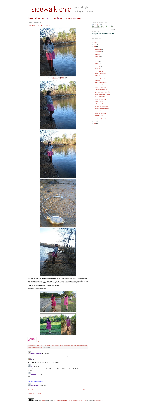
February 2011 (98, 66)
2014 (95, 42)
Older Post (85, 389)
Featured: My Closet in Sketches (101, 78)
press (62, 18)
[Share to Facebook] (48, 347)
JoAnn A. (43, 400)
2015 (95, 40)
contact (78, 18)
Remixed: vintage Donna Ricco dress (102, 94)
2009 (95, 123)
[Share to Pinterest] (49, 347)
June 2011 (97, 59)
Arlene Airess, (54, 77)
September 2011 (98, 54)
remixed (29, 347)
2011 (95, 47)
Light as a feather (98, 75)
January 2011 (97, 68)
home (30, 18)
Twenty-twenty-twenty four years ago (102, 91)
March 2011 (97, 65)
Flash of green (97, 70)
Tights (62, 77)
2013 (95, 44)
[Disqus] (58, 369)
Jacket (49, 80)
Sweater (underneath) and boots (56, 78)
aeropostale (57, 345)
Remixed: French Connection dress (102, 111)
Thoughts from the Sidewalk (100, 99)
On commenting (98, 110)
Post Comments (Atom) (37, 392)
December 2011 (98, 49)
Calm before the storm (99, 97)
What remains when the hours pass (102, 108)
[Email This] (44, 347)
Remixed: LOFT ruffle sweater (101, 71)
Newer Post (30, 389)
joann (86, 345)
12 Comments (47, 345)
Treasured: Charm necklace (100, 73)
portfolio (70, 18)
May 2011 (97, 61)
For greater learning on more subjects (102, 103)
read (56, 18)
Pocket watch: (60, 80)
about (37, 18)
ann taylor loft (62, 345)
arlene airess (67, 345)
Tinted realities (98, 80)
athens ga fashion (77, 345)
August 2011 (97, 56)
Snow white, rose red (99, 101)
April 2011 (97, 63)
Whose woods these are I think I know (102, 92)
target (33, 347)
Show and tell (97, 117)
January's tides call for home (39, 25)
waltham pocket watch (38, 347)
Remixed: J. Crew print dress (100, 87)
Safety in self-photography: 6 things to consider (104, 84)
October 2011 (97, 52)
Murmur (96, 77)
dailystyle (83, 345)
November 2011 (98, 51)
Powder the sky (98, 85)
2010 (95, 121)
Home (58, 389)
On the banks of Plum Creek (100, 118)
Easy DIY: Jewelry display (100, 96)
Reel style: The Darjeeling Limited (101, 106)
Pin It (38, 341)
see (50, 18)
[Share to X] (46, 347)
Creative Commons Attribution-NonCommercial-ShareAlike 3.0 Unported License (69, 400)
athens (72, 345)
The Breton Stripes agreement (101, 82)
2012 (95, 46)
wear (44, 18)
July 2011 (97, 58)
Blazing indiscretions (99, 115)
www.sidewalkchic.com (98, 400)
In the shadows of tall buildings (101, 89)
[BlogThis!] (45, 347)
